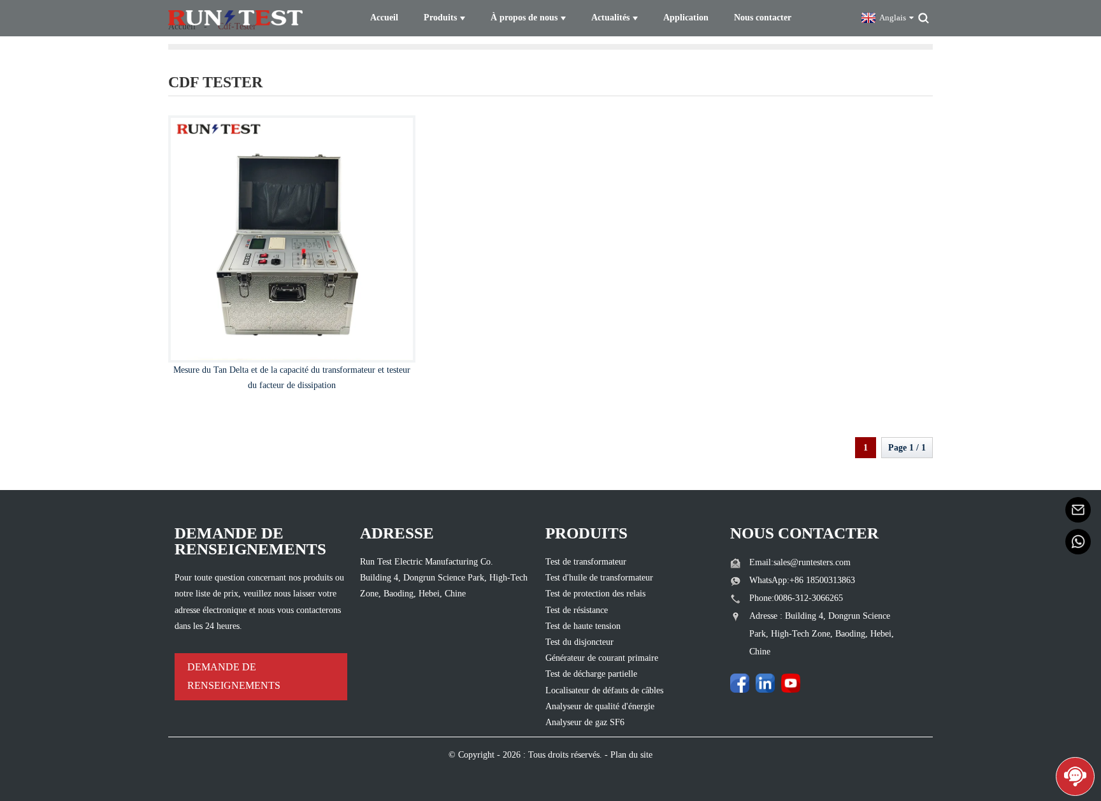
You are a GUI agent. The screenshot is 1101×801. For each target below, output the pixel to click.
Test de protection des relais (595, 593)
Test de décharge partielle (591, 674)
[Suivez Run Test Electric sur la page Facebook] (739, 683)
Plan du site (631, 755)
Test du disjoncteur (579, 642)
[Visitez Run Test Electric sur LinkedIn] (765, 683)
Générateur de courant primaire (601, 658)
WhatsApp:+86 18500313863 (802, 580)
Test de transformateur (585, 561)
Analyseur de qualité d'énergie (599, 706)
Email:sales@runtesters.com (800, 562)
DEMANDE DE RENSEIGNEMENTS (233, 676)
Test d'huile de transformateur (599, 577)
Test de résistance (576, 610)
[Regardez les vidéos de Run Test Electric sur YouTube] (790, 683)
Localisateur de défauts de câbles (604, 690)
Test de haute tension (583, 626)
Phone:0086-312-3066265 (796, 598)
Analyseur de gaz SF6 (584, 722)
